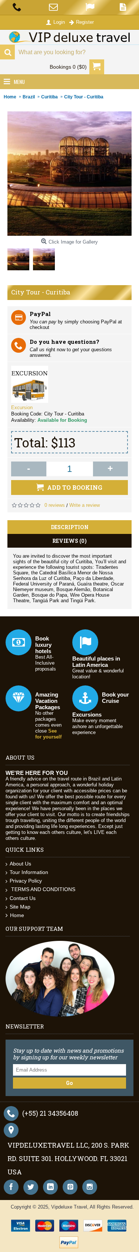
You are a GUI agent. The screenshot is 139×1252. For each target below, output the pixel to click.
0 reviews (54, 505)
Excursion (22, 407)
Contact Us (23, 898)
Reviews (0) (69, 540)
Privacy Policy (26, 881)
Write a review (84, 505)
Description (70, 527)
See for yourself (48, 734)
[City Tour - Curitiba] (20, 257)
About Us (20, 864)
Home (17, 915)
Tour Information (29, 872)
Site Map (20, 907)
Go (69, 1083)
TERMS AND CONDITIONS (42, 889)
